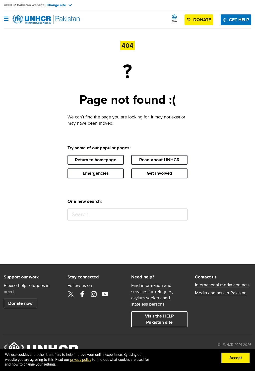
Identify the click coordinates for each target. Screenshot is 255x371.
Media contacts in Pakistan (221, 293)
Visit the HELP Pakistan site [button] (159, 319)
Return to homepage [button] (95, 160)
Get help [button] (239, 19)
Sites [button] (174, 21)
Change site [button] (56, 4)
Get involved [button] (159, 173)
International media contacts (222, 285)
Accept (235, 358)
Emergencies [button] (96, 173)
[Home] (29, 19)
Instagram (93, 294)
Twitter (70, 294)
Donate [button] (202, 19)
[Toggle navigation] (6, 19)
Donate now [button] (20, 303)
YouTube (105, 294)
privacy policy (80, 360)
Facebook (82, 294)
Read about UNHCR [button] (159, 160)
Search (181, 215)
